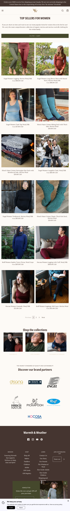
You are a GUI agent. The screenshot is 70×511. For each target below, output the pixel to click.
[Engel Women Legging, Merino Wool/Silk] (17, 58)
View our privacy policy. (56, 504)
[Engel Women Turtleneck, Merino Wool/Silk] (17, 196)
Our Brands (43, 461)
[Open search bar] (62, 10)
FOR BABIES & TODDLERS (57, 354)
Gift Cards (26, 470)
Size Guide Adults (43, 470)
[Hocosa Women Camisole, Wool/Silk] (17, 286)
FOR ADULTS (13, 354)
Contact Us (43, 455)
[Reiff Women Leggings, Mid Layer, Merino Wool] (52, 286)
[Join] (63, 459)
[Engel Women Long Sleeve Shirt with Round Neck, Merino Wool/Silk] (52, 58)
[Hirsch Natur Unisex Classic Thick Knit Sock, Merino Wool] (52, 196)
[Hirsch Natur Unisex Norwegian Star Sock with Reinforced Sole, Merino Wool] (17, 150)
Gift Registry (27, 473)
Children (27, 464)
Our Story (43, 458)
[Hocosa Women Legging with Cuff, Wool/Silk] (52, 242)
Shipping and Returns (43, 479)
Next (43, 317)
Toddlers (27, 461)
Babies (27, 458)
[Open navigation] (2, 10)
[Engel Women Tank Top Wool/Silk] (17, 104)
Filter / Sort (35, 36)
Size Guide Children (43, 474)
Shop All (27, 455)
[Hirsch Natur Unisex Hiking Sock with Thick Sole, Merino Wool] (52, 104)
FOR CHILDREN (35, 354)
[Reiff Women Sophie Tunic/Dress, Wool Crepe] (17, 242)
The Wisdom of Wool (43, 466)
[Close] (68, 500)
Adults (27, 467)
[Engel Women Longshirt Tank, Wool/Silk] (52, 150)
